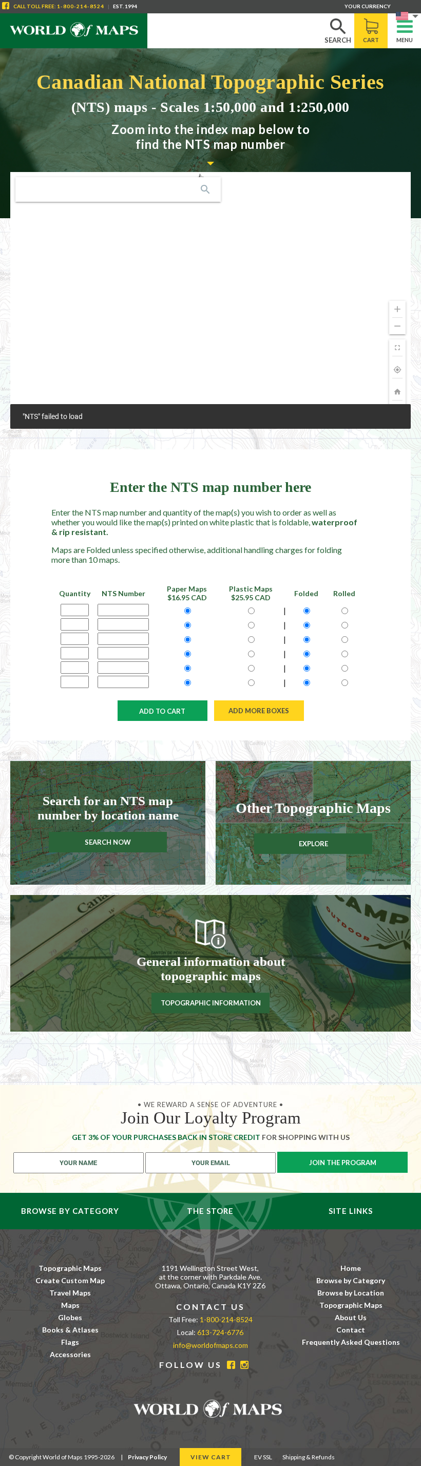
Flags (70, 1342)
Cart (371, 39)
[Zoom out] (397, 326)
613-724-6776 (220, 1332)
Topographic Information (211, 1003)
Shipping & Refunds (308, 1457)
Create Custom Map (70, 1280)
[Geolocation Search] (205, 189)
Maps (70, 1305)
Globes (70, 1317)
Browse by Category (350, 1280)
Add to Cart (162, 711)
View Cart (210, 1457)
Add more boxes (258, 711)
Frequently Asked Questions (351, 1342)
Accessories (70, 1354)
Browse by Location (350, 1292)
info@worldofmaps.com (210, 1345)
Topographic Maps (70, 1268)
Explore (313, 844)
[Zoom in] (397, 309)
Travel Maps (70, 1292)
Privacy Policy (147, 1457)
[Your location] (397, 369)
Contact (350, 1329)
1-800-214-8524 (80, 6)
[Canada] (397, 392)
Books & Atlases (70, 1329)
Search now (108, 842)
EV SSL (263, 1457)
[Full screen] (397, 347)
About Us (351, 1317)
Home (350, 1268)
